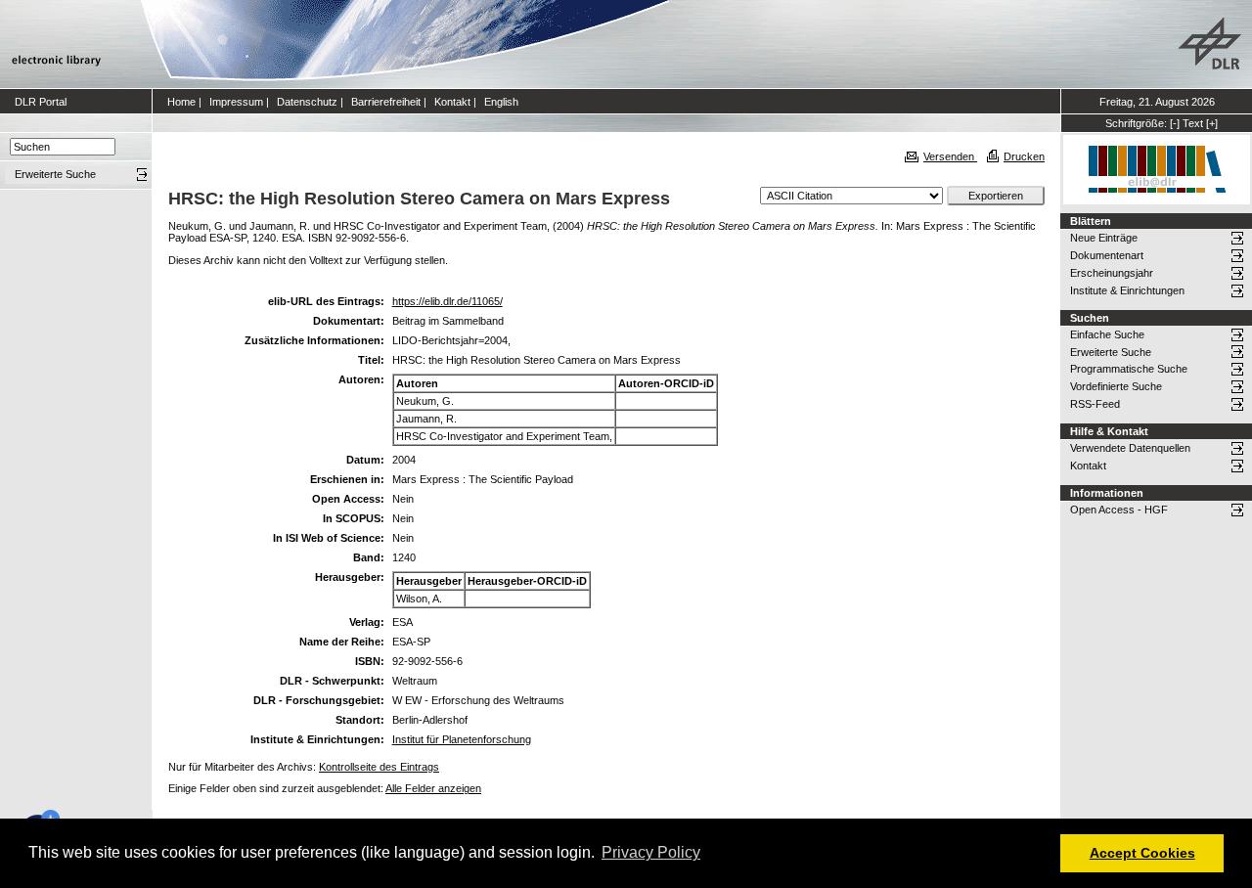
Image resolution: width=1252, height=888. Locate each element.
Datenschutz (307, 102)
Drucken (1024, 156)
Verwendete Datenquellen (1130, 448)
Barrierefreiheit (386, 102)
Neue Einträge (1104, 238)
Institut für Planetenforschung (461, 739)
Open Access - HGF (1119, 509)
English (501, 102)
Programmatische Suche (1128, 369)
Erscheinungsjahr (1111, 273)
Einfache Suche (1107, 334)
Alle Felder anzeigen (433, 788)
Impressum (236, 102)
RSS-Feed (1095, 404)
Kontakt (452, 102)
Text (1193, 123)
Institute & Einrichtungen (1127, 290)
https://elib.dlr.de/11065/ (447, 301)
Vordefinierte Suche (1116, 386)
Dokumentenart (1106, 255)
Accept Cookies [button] (1142, 853)
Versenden (950, 156)
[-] (1175, 123)
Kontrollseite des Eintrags (379, 767)
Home (181, 102)
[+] (1212, 123)
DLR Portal (41, 102)
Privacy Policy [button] (651, 852)
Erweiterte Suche (1110, 352)
